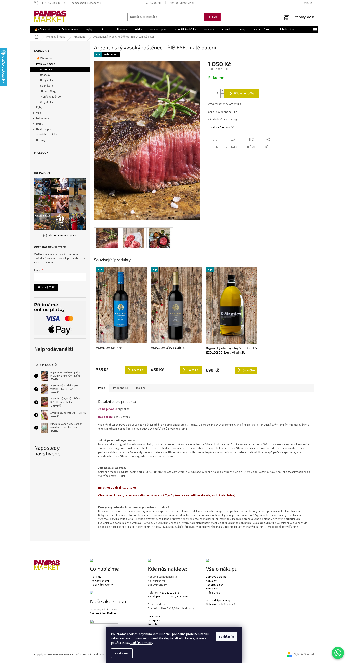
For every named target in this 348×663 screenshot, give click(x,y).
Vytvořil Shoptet (304, 655)
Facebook (154, 616)
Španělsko (46, 86)
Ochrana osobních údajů (220, 605)
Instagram (154, 620)
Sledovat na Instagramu (63, 236)
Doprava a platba (216, 577)
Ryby (39, 107)
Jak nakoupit (153, 3)
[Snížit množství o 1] (222, 95)
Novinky (41, 140)
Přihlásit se (46, 287)
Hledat (212, 16)
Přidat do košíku (244, 93)
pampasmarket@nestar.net (173, 597)
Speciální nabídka (46, 135)
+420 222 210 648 (169, 593)
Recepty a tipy (215, 585)
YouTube (153, 624)
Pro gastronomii (99, 581)
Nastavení (121, 653)
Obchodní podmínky (182, 3)
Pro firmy (95, 577)
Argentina (46, 69)
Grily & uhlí (46, 102)
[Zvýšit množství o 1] (222, 91)
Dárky (39, 124)
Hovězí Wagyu (49, 91)
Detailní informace (219, 128)
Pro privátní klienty (101, 585)
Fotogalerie (213, 589)
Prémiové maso (45, 64)
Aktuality (211, 581)
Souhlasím (226, 636)
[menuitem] (42, 29)
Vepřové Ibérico (51, 97)
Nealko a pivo (44, 129)
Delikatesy (42, 118)
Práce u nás (213, 593)
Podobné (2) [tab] (120, 388)
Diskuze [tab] (141, 388)
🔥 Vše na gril (44, 58)
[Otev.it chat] (338, 653)
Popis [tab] (101, 388)
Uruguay (45, 75)
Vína (38, 113)
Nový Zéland (47, 80)
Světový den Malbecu (104, 613)
